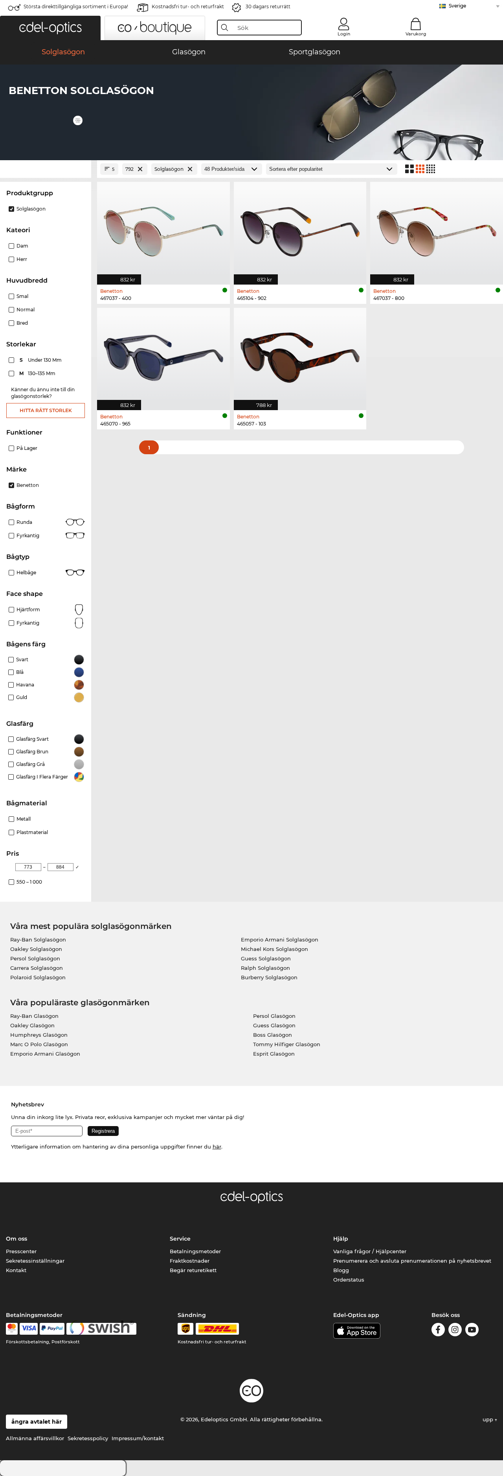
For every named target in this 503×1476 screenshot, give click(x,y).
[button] (50, 28)
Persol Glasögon (274, 1016)
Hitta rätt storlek (46, 410)
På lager (27, 448)
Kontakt (16, 1270)
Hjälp (340, 1238)
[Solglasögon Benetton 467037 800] (436, 229)
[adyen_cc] (12, 1329)
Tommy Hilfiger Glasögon (286, 1044)
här (217, 1146)
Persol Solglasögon (35, 958)
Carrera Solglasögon (36, 968)
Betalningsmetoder (195, 1251)
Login (344, 34)
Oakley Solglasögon (36, 949)
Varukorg (416, 34)
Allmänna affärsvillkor (35, 1438)
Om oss (16, 1238)
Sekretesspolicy (88, 1438)
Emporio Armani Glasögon (45, 1054)
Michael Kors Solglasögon (274, 949)
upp (489, 1419)
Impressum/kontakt (138, 1438)
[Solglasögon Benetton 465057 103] (300, 355)
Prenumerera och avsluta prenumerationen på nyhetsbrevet (412, 1261)
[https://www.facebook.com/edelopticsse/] (438, 1331)
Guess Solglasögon (266, 958)
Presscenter (21, 1251)
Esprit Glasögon (274, 1054)
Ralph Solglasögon (265, 968)
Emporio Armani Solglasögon (279, 939)
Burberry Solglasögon (269, 977)
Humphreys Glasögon (39, 1035)
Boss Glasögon (272, 1035)
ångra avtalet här (36, 1421)
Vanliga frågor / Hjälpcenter (369, 1251)
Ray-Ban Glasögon (34, 1016)
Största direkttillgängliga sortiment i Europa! (76, 6)
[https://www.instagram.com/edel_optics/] (455, 1331)
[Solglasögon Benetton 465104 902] (300, 229)
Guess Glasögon (274, 1025)
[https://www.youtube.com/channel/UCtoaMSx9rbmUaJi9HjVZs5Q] (472, 1331)
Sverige (457, 6)
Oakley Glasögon (32, 1025)
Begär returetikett (193, 1270)
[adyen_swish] (101, 1329)
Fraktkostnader (189, 1261)
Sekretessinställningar (35, 1261)
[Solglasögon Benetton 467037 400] (163, 229)
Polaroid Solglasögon (38, 977)
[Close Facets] (45, 169)
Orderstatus (348, 1279)
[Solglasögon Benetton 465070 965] (163, 355)
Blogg (341, 1270)
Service (180, 1238)
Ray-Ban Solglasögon (38, 939)
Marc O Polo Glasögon (39, 1044)
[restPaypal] (52, 1329)
